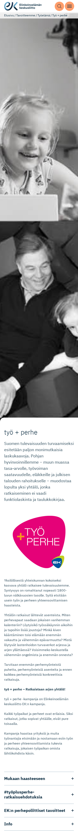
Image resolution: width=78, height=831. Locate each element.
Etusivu (9, 15)
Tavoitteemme (25, 15)
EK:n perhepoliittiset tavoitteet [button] (34, 810)
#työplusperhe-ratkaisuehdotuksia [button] (23, 794)
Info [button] (8, 824)
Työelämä (43, 15)
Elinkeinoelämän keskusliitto (23, 6)
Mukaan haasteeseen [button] (24, 778)
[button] (59, 6)
